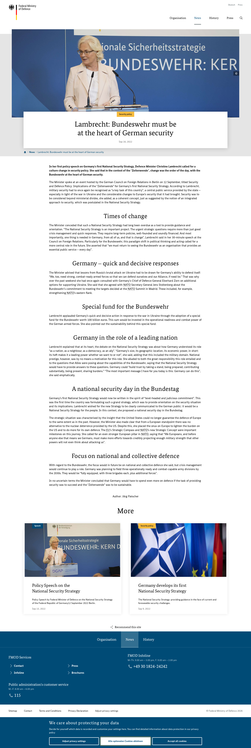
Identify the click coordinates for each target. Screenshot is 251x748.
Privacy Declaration (78, 710)
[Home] (25, 152)
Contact (28, 710)
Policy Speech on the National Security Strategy (56, 588)
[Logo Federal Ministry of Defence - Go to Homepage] (24, 12)
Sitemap (13, 710)
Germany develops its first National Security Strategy (162, 588)
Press (240, 5)
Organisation (106, 639)
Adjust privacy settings (106, 710)
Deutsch (231, 5)
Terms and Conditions (50, 710)
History (148, 639)
